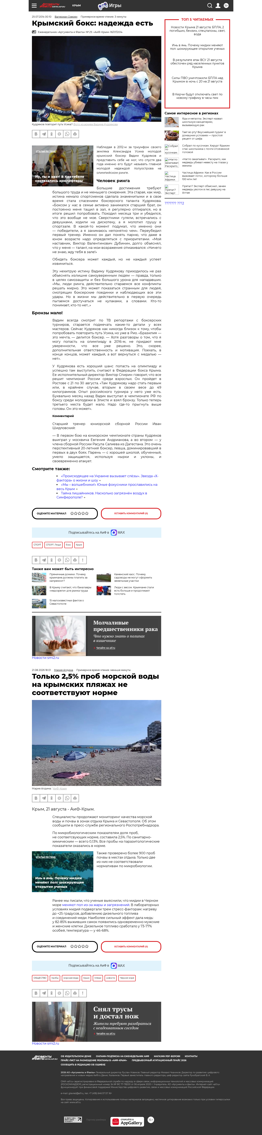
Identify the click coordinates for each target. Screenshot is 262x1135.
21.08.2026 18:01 (41, 670)
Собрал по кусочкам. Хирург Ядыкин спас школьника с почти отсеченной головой (206, 149)
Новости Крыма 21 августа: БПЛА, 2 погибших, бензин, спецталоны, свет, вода (197, 31)
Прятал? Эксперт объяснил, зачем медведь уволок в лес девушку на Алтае (204, 189)
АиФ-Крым (60, 788)
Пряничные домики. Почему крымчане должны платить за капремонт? (68, 577)
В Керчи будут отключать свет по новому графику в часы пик (197, 96)
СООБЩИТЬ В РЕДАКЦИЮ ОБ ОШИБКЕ (83, 1064)
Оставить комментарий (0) (131, 513)
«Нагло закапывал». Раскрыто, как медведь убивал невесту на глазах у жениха (205, 162)
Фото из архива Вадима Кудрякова (95, 124)
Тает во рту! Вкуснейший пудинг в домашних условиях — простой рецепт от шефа (204, 135)
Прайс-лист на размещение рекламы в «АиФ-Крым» (94, 1060)
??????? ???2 (174, 203)
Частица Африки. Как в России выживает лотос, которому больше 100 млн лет (204, 176)
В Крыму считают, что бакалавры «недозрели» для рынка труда (70, 589)
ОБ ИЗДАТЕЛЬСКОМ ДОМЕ (76, 1056)
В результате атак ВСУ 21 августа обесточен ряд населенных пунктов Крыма (197, 63)
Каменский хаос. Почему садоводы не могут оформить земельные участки (133, 577)
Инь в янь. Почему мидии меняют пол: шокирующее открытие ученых (197, 47)
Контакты (191, 1056)
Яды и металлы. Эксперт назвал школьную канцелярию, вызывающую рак (202, 122)
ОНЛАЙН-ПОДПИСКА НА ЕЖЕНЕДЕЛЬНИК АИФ (122, 1056)
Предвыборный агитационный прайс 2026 (159, 1060)
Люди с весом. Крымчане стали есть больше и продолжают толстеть (134, 590)
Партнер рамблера (96, 1119)
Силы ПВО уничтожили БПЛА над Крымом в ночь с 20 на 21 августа (197, 79)
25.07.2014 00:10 (41, 16)
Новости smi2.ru (45, 658)
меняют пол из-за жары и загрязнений (95, 905)
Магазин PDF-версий (167, 1056)
